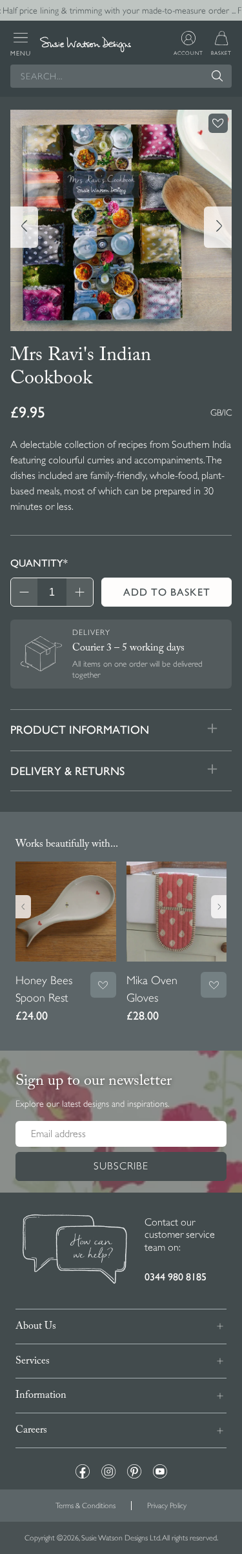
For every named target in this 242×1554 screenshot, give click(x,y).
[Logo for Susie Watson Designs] (85, 44)
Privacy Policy (167, 1505)
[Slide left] (24, 227)
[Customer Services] (74, 1250)
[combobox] (121, 76)
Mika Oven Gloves (151, 989)
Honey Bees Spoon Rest (43, 989)
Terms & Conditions (85, 1505)
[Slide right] (218, 227)
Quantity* (39, 563)
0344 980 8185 (176, 1277)
